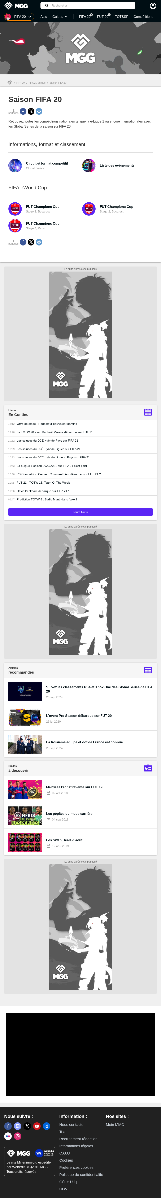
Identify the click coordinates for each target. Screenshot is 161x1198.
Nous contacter (72, 1125)
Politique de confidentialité (81, 1175)
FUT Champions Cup (43, 206)
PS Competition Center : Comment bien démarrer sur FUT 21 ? (59, 474)
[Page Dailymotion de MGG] (46, 1126)
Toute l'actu (80, 512)
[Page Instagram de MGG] (17, 1136)
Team (64, 1132)
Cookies (66, 1160)
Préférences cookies (76, 1167)
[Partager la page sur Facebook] (23, 111)
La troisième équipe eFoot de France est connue (84, 742)
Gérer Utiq (68, 1182)
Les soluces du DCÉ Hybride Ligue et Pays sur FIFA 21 (53, 457)
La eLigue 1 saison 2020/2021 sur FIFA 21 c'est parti (52, 465)
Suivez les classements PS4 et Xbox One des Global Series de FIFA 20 (99, 689)
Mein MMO (115, 1125)
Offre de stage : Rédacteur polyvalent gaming (47, 423)
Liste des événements (117, 165)
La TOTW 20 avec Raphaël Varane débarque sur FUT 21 (55, 432)
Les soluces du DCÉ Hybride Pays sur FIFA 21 (47, 440)
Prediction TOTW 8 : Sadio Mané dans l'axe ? (47, 499)
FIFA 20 (20, 82)
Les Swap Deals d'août (64, 840)
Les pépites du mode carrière (69, 813)
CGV (63, 1189)
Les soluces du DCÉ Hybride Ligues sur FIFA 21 (48, 449)
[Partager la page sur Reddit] (39, 111)
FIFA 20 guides (37, 82)
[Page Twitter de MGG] (27, 1126)
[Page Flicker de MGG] (8, 1136)
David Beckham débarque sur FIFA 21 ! (43, 491)
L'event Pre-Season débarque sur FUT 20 (79, 716)
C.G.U (64, 1153)
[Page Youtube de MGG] (37, 1126)
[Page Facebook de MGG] (8, 1126)
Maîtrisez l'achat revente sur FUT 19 (74, 787)
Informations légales (76, 1146)
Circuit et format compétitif (47, 163)
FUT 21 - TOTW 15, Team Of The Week (43, 482)
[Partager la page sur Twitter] (31, 111)
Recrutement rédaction (78, 1139)
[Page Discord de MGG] (17, 1126)
